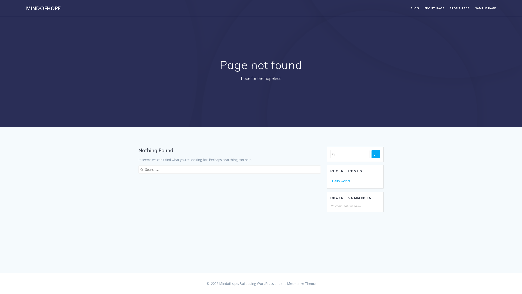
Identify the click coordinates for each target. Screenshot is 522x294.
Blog (415, 8)
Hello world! (341, 181)
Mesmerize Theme (301, 283)
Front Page (434, 8)
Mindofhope (43, 8)
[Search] (376, 154)
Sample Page (485, 8)
